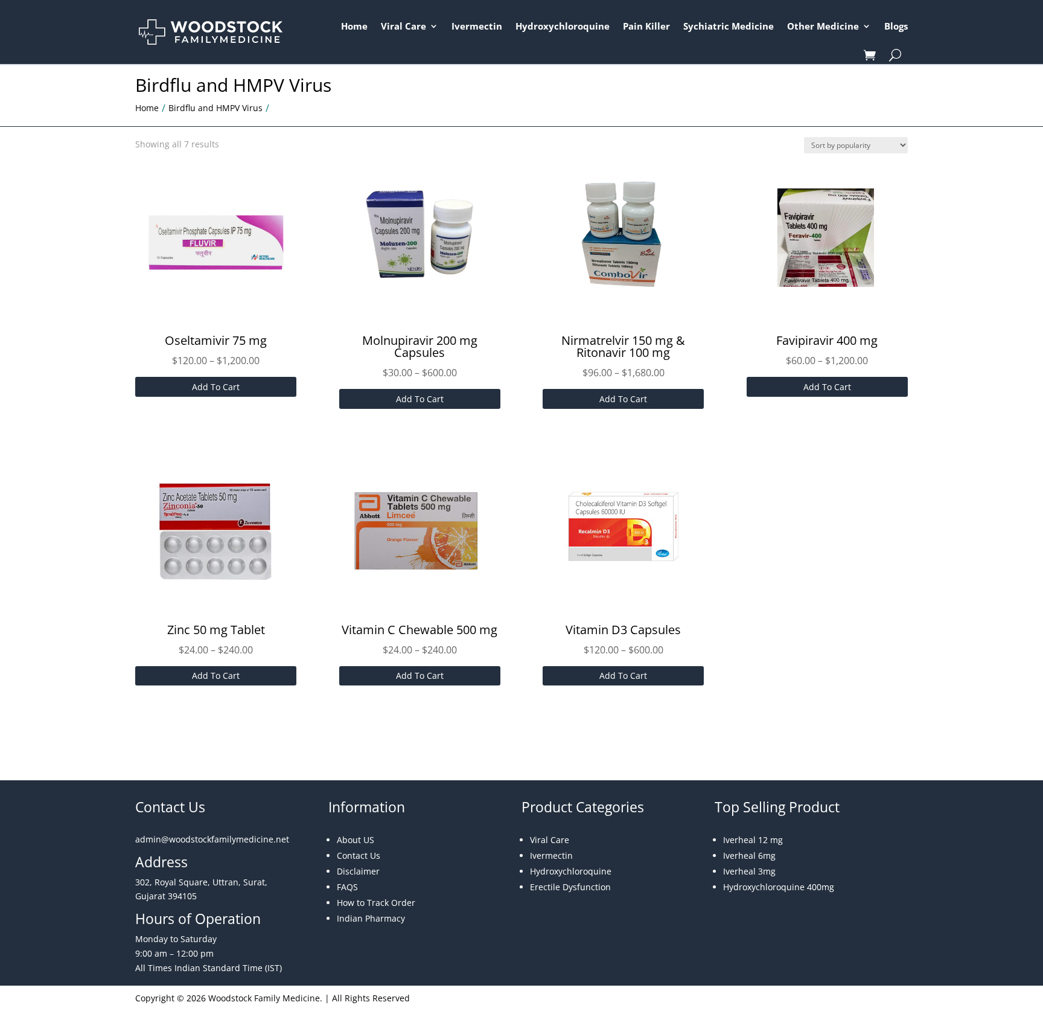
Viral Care (403, 26)
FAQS (347, 887)
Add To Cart (216, 387)
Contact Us (358, 855)
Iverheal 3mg (749, 871)
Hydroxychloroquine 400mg (778, 887)
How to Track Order (376, 902)
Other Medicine (823, 26)
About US (355, 840)
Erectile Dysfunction (570, 887)
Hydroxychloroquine (562, 26)
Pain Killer (646, 26)
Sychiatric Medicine (728, 26)
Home (354, 26)
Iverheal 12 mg (753, 840)
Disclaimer (358, 871)
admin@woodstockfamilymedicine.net (212, 839)
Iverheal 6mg (749, 855)
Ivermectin (476, 26)
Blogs (896, 26)
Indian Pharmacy (371, 918)
